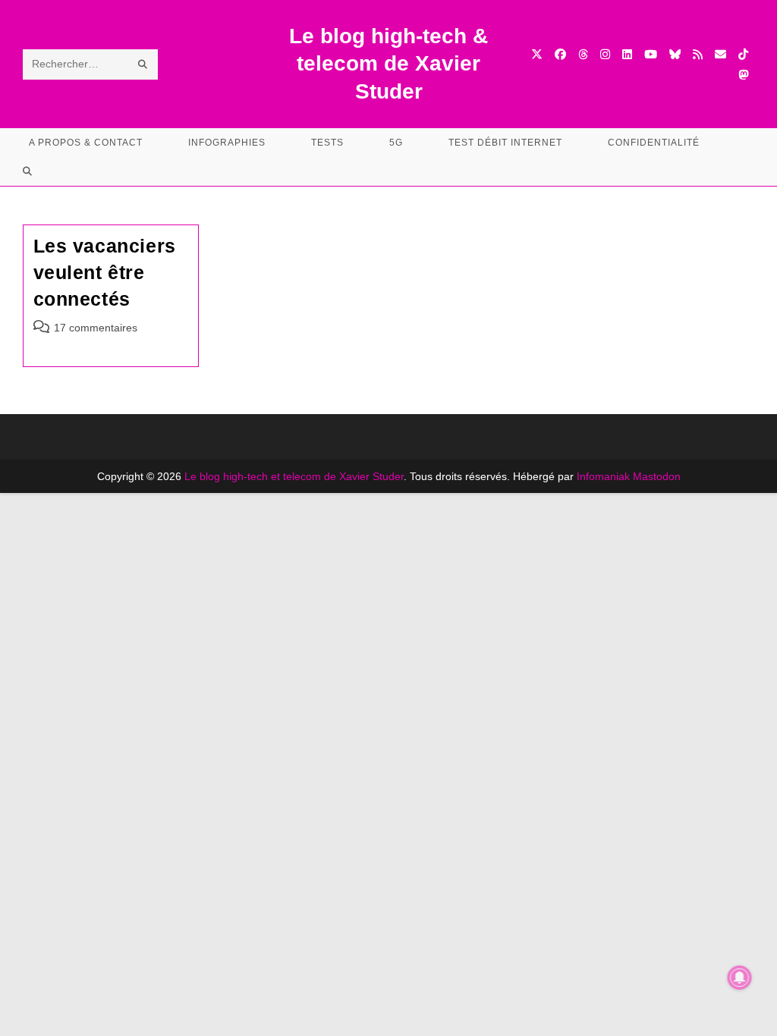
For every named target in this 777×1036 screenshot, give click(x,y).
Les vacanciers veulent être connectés (104, 272)
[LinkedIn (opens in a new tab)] (627, 54)
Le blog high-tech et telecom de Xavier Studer (294, 476)
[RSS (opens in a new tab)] (698, 54)
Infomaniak (603, 476)
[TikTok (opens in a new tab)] (743, 54)
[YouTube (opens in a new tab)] (650, 54)
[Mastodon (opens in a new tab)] (743, 74)
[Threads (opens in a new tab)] (583, 54)
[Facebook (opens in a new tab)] (560, 54)
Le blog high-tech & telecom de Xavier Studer (388, 63)
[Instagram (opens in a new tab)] (605, 54)
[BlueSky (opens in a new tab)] (675, 54)
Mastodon (657, 476)
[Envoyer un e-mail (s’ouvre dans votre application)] (720, 54)
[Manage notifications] (740, 977)
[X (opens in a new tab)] (537, 54)
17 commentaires (95, 328)
